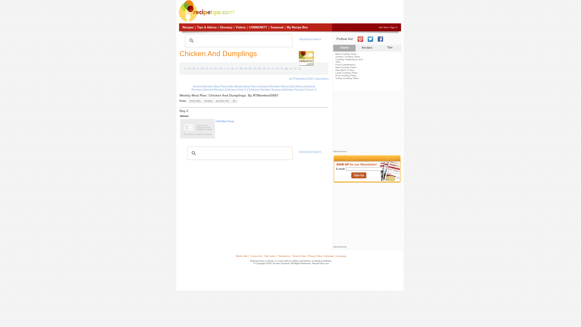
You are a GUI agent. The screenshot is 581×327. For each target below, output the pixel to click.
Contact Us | (256, 256)
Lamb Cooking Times (346, 73)
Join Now (383, 27)
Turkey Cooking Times (347, 78)
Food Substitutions (345, 64)
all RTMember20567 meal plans (309, 78)
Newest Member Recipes (266, 89)
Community (258, 27)
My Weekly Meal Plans (244, 86)
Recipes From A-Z (237, 89)
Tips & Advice (207, 27)
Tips (390, 47)
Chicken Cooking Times (347, 56)
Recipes (188, 27)
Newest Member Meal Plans (210, 86)
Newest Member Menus (274, 86)
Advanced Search (310, 39)
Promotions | (284, 256)
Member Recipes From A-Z (300, 89)
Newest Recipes (214, 89)
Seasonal (277, 27)
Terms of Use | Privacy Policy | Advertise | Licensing (319, 256)
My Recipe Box (297, 27)
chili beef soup (225, 121)
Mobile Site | (242, 256)
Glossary (226, 27)
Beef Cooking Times (346, 54)
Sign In (394, 27)
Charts (344, 47)
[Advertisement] (318, 12)
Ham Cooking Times (345, 67)
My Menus (297, 86)
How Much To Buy (344, 70)
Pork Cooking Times (345, 75)
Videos (241, 27)
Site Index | (270, 256)
